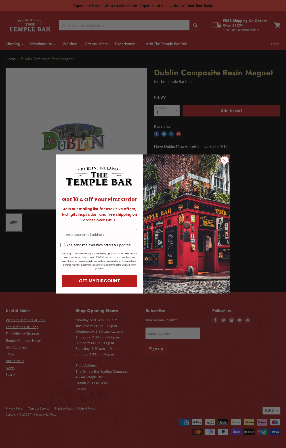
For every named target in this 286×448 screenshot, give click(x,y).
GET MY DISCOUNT (99, 281)
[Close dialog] (224, 160)
